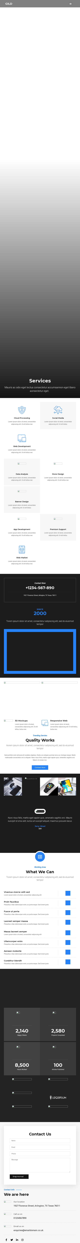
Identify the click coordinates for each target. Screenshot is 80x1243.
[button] (70, 3)
